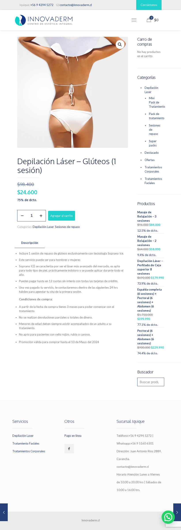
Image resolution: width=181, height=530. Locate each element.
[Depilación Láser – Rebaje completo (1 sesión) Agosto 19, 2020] (4, 512)
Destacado (152, 152)
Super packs (152, 143)
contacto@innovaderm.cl (76, 5)
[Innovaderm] (43, 20)
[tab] (30, 243)
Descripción (29, 243)
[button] (120, 44)
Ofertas (150, 160)
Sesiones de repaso (67, 227)
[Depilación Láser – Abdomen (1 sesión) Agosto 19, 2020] (177, 512)
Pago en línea (72, 435)
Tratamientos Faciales (153, 181)
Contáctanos (149, 5)
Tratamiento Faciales (25, 443)
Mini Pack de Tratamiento (154, 102)
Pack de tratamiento (154, 116)
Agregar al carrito (61, 215)
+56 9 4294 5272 (41, 5)
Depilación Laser (43, 227)
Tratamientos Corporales (153, 169)
